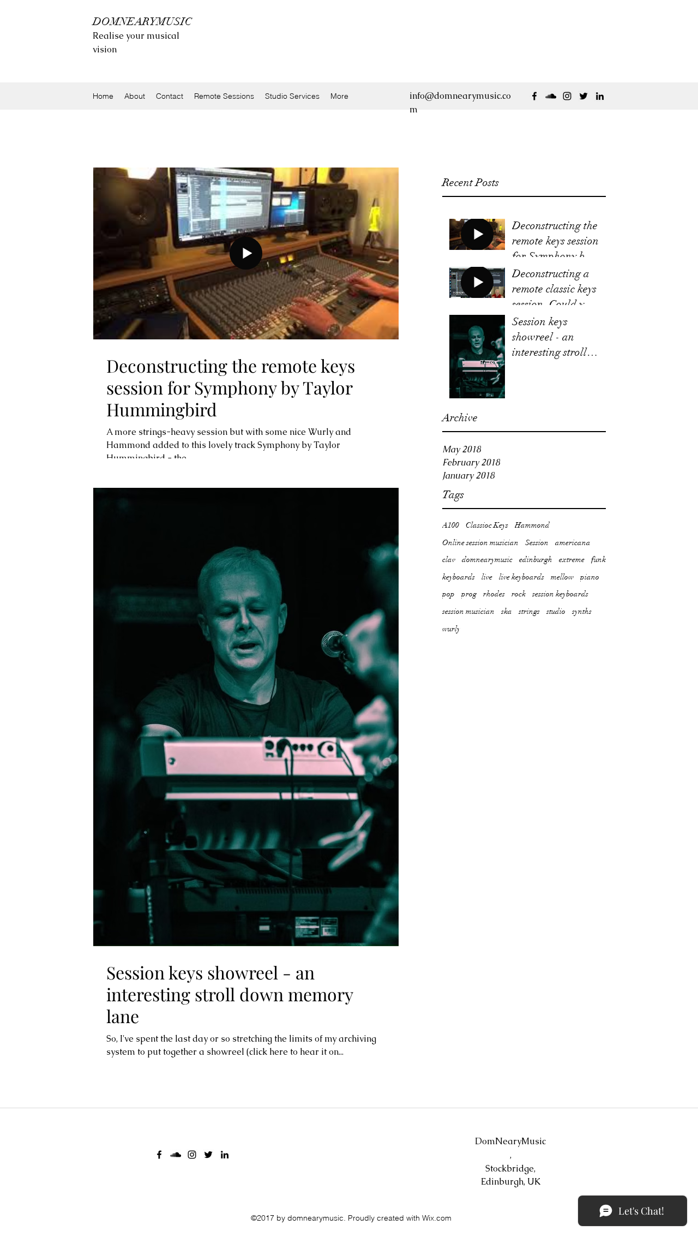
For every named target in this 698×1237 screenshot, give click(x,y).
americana (573, 542)
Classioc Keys (487, 525)
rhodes (494, 594)
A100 (450, 525)
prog (469, 594)
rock (519, 594)
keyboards (458, 577)
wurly (451, 629)
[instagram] (567, 96)
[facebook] (534, 96)
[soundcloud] (550, 96)
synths (582, 611)
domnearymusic (487, 559)
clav (448, 559)
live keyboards (521, 577)
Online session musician (480, 542)
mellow (562, 577)
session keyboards (560, 594)
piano (589, 577)
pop (448, 594)
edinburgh (535, 559)
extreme (572, 559)
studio (555, 611)
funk (598, 559)
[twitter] (583, 96)
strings (529, 611)
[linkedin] (599, 96)
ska (506, 611)
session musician (468, 611)
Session (537, 542)
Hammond (532, 525)
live (487, 577)
